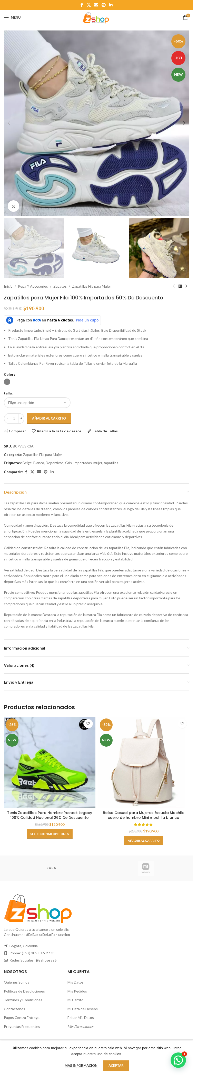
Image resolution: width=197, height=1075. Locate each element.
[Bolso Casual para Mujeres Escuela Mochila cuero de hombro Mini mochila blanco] (144, 762)
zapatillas (111, 463)
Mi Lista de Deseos (82, 1009)
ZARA (51, 868)
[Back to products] (180, 286)
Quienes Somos (16, 982)
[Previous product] (174, 286)
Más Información (81, 1065)
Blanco (38, 463)
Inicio (8, 286)
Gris (68, 463)
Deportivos (55, 463)
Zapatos (60, 286)
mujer (97, 463)
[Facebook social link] (82, 5)
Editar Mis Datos (80, 1017)
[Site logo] (96, 17)
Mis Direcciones (80, 1026)
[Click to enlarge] (13, 206)
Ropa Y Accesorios (33, 286)
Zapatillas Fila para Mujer (91, 286)
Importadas (82, 463)
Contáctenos (14, 1009)
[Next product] (186, 286)
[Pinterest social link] (103, 5)
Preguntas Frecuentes (22, 1026)
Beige (27, 463)
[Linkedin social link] (110, 5)
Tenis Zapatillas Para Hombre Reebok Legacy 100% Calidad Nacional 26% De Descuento (49, 815)
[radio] (7, 382)
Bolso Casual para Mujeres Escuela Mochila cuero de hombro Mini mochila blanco (143, 815)
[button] (9, 123)
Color (9, 374)
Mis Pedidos (77, 991)
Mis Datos (75, 982)
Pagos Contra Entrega (22, 1017)
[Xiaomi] (145, 868)
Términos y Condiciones (23, 1000)
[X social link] (88, 5)
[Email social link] (96, 5)
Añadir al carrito (49, 418)
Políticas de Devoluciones (24, 991)
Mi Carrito (75, 1000)
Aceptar (116, 1065)
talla (8, 393)
